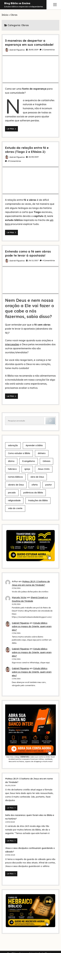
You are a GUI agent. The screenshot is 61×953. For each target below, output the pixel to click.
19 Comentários (14, 161)
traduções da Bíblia (38, 500)
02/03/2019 (33, 157)
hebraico (12, 469)
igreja (27, 469)
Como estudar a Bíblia (19, 453)
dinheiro (42, 453)
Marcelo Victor (19, 597)
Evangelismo (28, 461)
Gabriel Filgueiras (17, 50)
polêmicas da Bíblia (33, 492)
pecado (12, 492)
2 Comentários (48, 50)
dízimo (11, 461)
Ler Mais (12, 129)
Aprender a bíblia (34, 445)
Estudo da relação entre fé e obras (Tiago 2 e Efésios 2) (27, 150)
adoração (13, 445)
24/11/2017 (33, 260)
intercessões (12, 344)
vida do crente (15, 508)
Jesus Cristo (44, 469)
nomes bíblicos (15, 477)
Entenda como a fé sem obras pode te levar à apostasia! (28, 253)
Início (5, 14)
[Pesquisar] (50, 420)
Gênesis (46, 461)
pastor (48, 484)
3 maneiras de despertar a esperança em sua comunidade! (29, 42)
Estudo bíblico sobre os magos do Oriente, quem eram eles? (32, 626)
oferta (35, 484)
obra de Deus (37, 477)
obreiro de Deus (16, 484)
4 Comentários (48, 260)
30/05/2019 (33, 50)
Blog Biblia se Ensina (17, 3)
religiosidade (14, 500)
